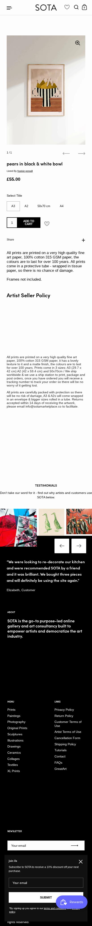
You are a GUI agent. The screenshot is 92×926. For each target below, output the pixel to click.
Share (10, 239)
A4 (61, 206)
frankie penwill (25, 171)
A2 (26, 206)
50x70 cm (44, 206)
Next (78, 546)
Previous (61, 546)
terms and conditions (55, 908)
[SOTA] (46, 7)
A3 (13, 206)
